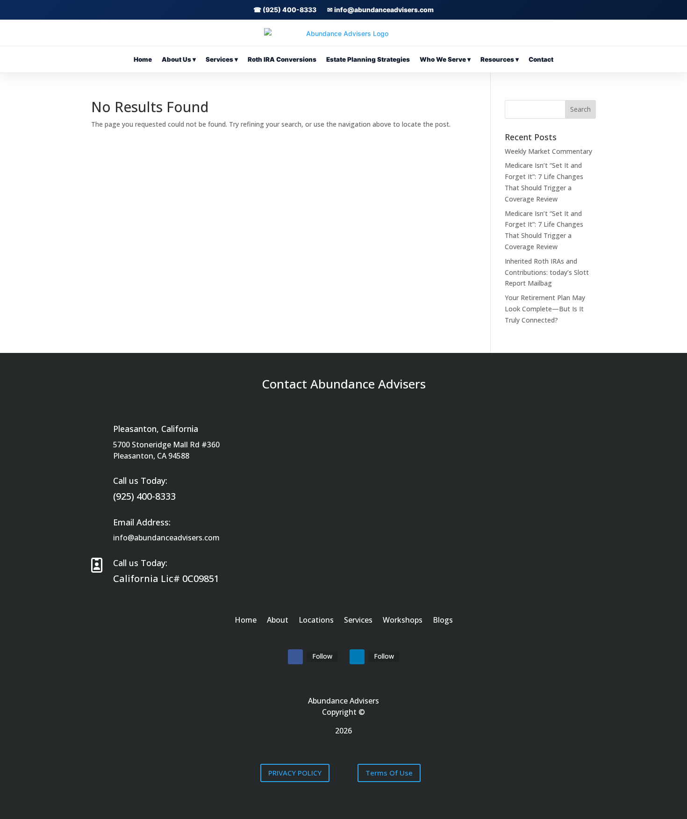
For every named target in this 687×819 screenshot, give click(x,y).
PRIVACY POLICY (295, 772)
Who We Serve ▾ (445, 59)
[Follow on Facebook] (295, 656)
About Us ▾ (179, 59)
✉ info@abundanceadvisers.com (380, 10)
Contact (541, 59)
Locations (316, 621)
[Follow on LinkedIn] (357, 656)
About (277, 621)
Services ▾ (222, 59)
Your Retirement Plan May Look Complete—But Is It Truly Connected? (545, 308)
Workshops (402, 621)
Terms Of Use (389, 772)
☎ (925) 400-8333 (284, 10)
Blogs (443, 621)
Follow (322, 656)
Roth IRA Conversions (282, 59)
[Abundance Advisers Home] (343, 33)
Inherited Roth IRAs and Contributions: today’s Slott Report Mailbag (547, 272)
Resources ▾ (499, 59)
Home (143, 59)
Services (358, 621)
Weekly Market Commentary (548, 151)
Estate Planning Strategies (368, 59)
